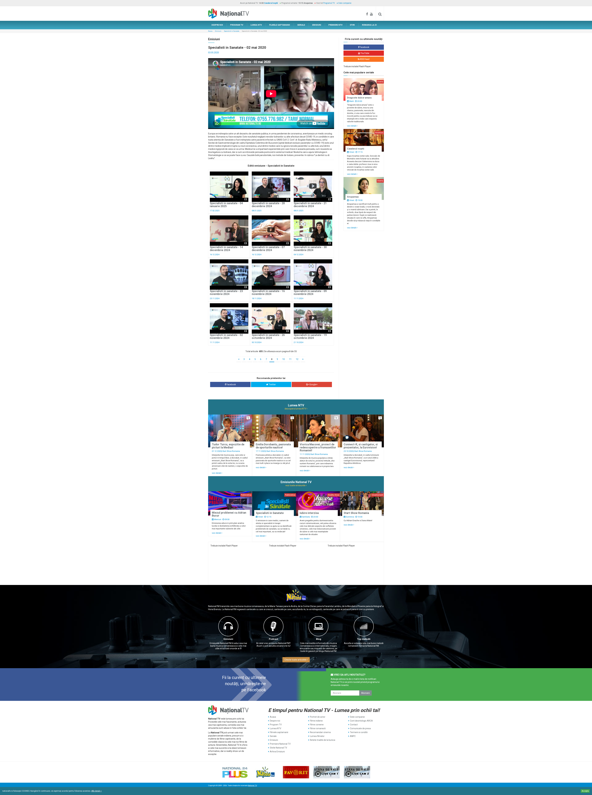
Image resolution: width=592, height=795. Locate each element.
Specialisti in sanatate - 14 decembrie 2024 (226, 249)
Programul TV (329, 3)
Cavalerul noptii (271, 3)
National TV (252, 786)
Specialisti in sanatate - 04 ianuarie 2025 (226, 205)
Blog (318, 639)
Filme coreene (317, 724)
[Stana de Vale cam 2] (357, 772)
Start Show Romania (231, 451)
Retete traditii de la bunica (322, 740)
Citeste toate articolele (295, 659)
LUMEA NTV (256, 25)
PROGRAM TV (236, 25)
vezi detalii (352, 126)
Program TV (276, 724)
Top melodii (363, 639)
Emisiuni (218, 31)
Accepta (585, 791)
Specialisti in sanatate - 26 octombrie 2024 (268, 336)
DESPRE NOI (217, 25)
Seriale (273, 736)
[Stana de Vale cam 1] (326, 772)
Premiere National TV (280, 744)
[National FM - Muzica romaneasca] (265, 772)
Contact (354, 724)
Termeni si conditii (359, 732)
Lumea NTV (275, 728)
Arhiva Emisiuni (277, 751)
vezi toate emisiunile (295, 485)
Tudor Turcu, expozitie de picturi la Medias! (228, 446)
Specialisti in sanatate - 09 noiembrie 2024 (310, 293)
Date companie (344, 3)
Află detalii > (96, 791)
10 (283, 359)
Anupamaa (353, 196)
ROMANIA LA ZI (369, 25)
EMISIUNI (316, 25)
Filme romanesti (318, 728)
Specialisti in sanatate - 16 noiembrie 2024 (268, 293)
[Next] (303, 359)
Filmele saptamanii (279, 732)
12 (297, 359)
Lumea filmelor (317, 736)
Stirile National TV (278, 747)
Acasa (210, 31)
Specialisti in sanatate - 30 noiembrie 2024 (310, 249)
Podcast (273, 639)
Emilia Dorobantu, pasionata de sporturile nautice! (273, 446)
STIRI (352, 25)
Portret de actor (317, 717)
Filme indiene (316, 720)
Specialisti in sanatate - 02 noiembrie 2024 (226, 336)
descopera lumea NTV (296, 408)
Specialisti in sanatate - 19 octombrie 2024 (310, 336)
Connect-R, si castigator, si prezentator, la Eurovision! (361, 446)
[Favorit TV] (296, 772)
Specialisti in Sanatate (231, 31)
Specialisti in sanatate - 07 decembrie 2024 (268, 249)
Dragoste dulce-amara (359, 97)
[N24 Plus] (235, 772)
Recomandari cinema (320, 732)
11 (290, 359)
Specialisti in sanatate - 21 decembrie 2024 (310, 205)
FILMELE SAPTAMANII (279, 25)
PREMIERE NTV (335, 25)
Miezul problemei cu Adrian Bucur (229, 514)
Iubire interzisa (309, 513)
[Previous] (238, 359)
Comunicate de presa (360, 728)
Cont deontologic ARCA (361, 720)
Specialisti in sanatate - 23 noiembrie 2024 (226, 293)
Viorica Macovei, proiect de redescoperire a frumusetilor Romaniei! (318, 447)
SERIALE (301, 25)
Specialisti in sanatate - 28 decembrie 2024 (268, 205)
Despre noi (275, 720)
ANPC (353, 736)
